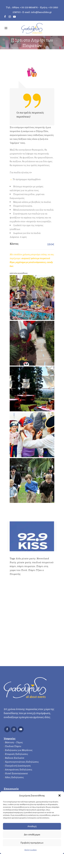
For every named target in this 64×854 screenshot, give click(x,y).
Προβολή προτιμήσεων (32, 842)
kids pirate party (26, 558)
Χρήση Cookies (30, 849)
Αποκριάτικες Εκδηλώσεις (18, 769)
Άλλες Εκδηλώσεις (14, 777)
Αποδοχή (32, 826)
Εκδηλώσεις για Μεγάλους (18, 750)
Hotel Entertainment (16, 773)
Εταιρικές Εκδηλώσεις (16, 754)
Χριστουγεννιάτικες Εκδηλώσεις (22, 761)
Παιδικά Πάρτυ (13, 746)
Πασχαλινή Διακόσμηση (18, 765)
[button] (59, 795)
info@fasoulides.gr (41, 12)
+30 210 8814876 (29, 7)
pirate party (24, 562)
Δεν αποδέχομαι (32, 834)
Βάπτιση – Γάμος (14, 742)
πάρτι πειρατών (26, 566)
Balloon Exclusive (14, 757)
